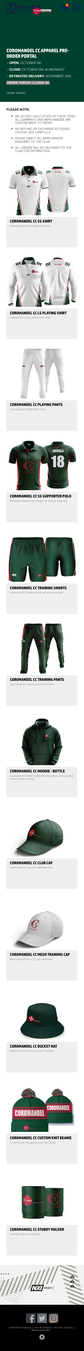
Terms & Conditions (42, 1327)
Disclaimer (58, 1327)
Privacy (69, 1327)
